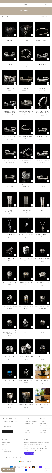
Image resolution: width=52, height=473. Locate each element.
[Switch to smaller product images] (5, 17)
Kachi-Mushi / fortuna (9, 258)
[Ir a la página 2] (30, 411)
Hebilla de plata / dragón (9, 39)
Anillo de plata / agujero (9, 357)
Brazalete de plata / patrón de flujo (10, 88)
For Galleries (43, 423)
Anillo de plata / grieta (10, 282)
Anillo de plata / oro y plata (26, 307)
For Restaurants (43, 425)
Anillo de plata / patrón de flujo (9, 307)
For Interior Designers (45, 428)
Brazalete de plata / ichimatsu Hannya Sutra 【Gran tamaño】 (42, 113)
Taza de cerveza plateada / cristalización (9, 210)
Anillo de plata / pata (26, 258)
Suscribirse (7, 431)
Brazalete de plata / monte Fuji (10, 137)
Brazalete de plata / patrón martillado (10, 112)
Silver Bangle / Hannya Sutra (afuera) (26, 112)
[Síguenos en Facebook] (3, 457)
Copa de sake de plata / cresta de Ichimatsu (26, 405)
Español (29, 461)
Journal (26, 425)
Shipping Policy (5, 444)
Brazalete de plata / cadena (26, 64)
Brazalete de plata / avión (42, 137)
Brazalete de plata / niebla (26, 88)
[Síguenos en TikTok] (17, 457)
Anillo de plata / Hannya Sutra (42, 331)
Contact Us (27, 432)
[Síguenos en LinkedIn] (20, 457)
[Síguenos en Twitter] (6, 457)
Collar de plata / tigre (42, 234)
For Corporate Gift (44, 435)
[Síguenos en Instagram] (10, 457)
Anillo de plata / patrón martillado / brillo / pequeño (9, 332)
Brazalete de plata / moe (26, 136)
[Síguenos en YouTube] (13, 457)
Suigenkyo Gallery (29, 423)
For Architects (43, 432)
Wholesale (42, 421)
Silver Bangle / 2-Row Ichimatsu (9, 64)
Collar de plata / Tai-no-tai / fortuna (26, 235)
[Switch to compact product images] (7, 17)
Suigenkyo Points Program (31, 421)
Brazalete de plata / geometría (42, 88)
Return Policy (5, 449)
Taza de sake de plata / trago (42, 405)
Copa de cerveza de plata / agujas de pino (26, 210)
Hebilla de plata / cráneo (26, 39)
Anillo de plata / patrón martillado (42, 307)
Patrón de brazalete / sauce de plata (26, 186)
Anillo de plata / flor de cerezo (42, 259)
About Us (27, 430)
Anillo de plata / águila (26, 282)
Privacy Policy (5, 447)
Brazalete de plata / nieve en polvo (10, 161)
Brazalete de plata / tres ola (26, 161)
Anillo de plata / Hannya (26, 330)
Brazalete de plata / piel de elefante (42, 64)
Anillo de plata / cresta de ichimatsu (26, 357)
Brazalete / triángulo (42, 160)
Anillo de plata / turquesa (9, 381)
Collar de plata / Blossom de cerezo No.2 (10, 235)
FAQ (26, 428)
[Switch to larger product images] (2, 17)
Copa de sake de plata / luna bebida (42, 381)
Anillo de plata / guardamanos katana (42, 357)
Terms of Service (6, 442)
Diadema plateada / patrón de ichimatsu (42, 39)
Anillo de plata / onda (26, 380)
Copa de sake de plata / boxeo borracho (9, 405)
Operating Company (6, 451)
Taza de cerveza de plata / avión (42, 210)
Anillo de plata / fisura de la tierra (42, 283)
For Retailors (43, 430)
